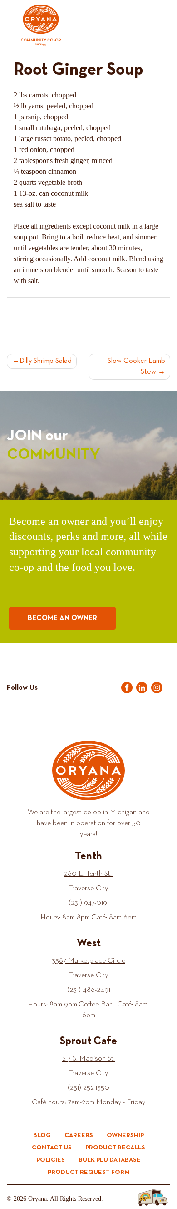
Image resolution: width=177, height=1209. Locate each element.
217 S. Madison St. (88, 1058)
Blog (42, 1135)
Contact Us (52, 1147)
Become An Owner (62, 618)
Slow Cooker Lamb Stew (136, 366)
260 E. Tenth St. (88, 874)
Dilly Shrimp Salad (46, 361)
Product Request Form (89, 1172)
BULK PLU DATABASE (110, 1160)
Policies (50, 1160)
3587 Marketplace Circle (88, 961)
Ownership (125, 1135)
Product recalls (115, 1147)
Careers (78, 1135)
